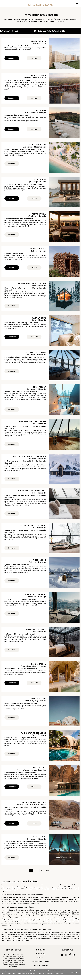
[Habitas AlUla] (64, 780)
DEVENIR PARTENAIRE (40, 961)
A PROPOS (40, 954)
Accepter (74, 972)
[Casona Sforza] (64, 676)
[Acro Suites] (64, 192)
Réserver (34, 58)
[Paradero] (64, 122)
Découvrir (12, 58)
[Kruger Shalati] (64, 88)
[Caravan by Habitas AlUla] (64, 815)
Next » (48, 871)
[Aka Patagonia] (64, 53)
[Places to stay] (40, 5)
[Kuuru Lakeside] (64, 330)
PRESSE (40, 957)
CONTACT (40, 950)
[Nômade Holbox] (64, 261)
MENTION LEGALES (40, 965)
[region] (40, 972)
